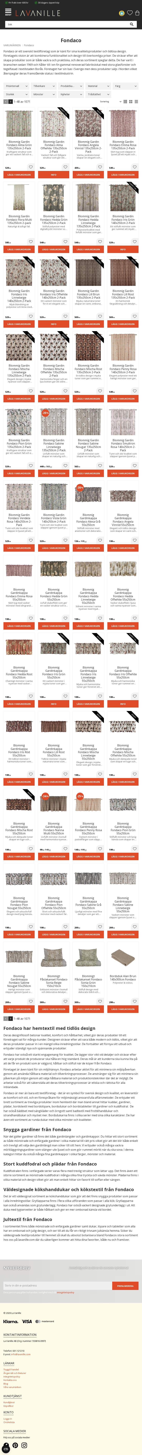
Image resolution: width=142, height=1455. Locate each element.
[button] (8, 11)
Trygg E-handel (11, 1369)
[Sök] (131, 24)
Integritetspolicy (11, 1376)
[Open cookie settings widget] (6, 1449)
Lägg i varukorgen (19, 174)
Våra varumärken (12, 1387)
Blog (5, 1383)
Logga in (7, 1418)
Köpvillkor (8, 1405)
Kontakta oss (10, 1380)
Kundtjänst (9, 1402)
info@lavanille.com (20, 1354)
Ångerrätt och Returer (14, 1373)
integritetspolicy (65, 1292)
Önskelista (9, 1422)
